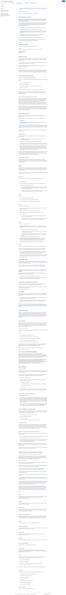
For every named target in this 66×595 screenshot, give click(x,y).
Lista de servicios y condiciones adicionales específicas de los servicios (5, 11)
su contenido (25, 178)
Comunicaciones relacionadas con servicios (29, 191)
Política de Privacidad (34, 39)
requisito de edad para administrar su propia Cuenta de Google (30, 58)
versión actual (40, 8)
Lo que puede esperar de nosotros (24, 27)
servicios (39, 20)
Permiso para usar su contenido (28, 297)
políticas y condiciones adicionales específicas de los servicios (28, 151)
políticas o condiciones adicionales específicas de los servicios (40, 436)
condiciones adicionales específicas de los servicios (29, 314)
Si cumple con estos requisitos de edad (23, 261)
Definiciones (2, 8)
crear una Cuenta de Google (33, 261)
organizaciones (45, 322)
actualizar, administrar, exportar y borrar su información (31, 40)
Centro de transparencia (33, 593)
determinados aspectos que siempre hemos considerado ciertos (29, 23)
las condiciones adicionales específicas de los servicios (36, 481)
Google (16, 593)
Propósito (34, 219)
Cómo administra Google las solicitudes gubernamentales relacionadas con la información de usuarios (5, 14)
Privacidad (24, 593)
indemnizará (35, 397)
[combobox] (48, 594)
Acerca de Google (19, 593)
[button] (61, 1)
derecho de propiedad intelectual (41, 167)
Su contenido (20, 167)
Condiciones (27, 593)
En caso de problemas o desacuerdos (24, 34)
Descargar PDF (36, 13)
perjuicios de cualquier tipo (29, 439)
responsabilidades (43, 371)
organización (28, 395)
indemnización (42, 403)
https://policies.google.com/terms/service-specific (25, 557)
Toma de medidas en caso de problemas (32, 154)
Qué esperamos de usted (23, 29)
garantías (35, 355)
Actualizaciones (3, 6)
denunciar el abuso (28, 153)
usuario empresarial (23, 395)
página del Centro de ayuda (25, 444)
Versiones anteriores (31, 13)
